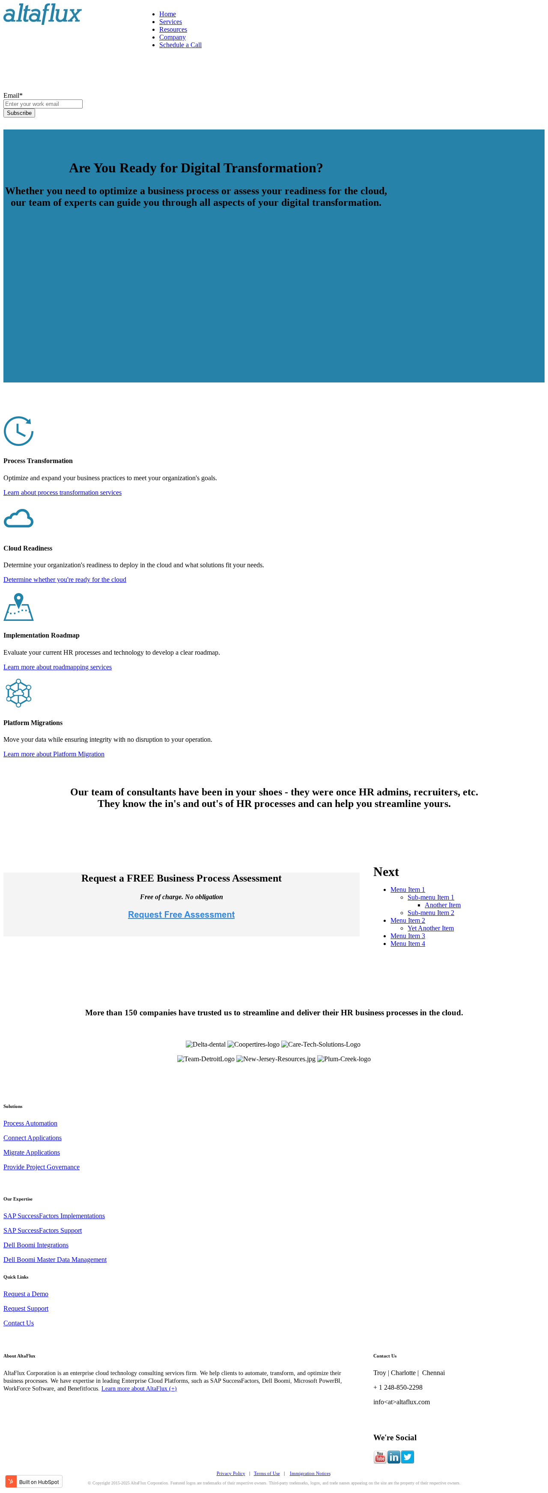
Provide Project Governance (41, 1167)
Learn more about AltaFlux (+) (139, 1388)
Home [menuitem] (167, 14)
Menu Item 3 (407, 935)
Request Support (25, 1308)
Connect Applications (32, 1137)
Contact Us (18, 1323)
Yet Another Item (431, 928)
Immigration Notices (310, 1473)
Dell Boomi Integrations (35, 1245)
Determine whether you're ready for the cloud (64, 579)
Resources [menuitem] (173, 29)
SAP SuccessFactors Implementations (54, 1215)
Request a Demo (25, 1293)
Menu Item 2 (407, 920)
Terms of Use (267, 1473)
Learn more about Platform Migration (53, 754)
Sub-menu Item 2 (431, 912)
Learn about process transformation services (62, 492)
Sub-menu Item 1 (431, 897)
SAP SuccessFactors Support (42, 1230)
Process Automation (30, 1123)
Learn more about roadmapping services (57, 667)
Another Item (443, 905)
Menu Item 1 (407, 889)
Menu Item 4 (407, 943)
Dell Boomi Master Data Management (55, 1259)
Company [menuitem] (172, 37)
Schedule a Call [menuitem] (180, 44)
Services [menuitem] (170, 21)
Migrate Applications (31, 1152)
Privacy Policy (231, 1473)
